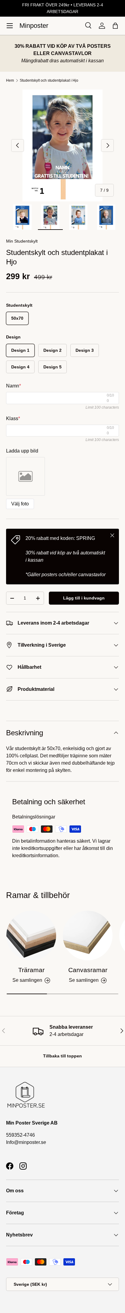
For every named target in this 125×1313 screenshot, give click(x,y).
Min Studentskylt (22, 241)
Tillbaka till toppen (62, 1055)
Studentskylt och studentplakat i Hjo (49, 80)
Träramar (31, 969)
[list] (62, 145)
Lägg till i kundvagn (84, 598)
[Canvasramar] (88, 935)
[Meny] (9, 25)
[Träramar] (31, 935)
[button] (115, 25)
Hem (10, 80)
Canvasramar (87, 969)
